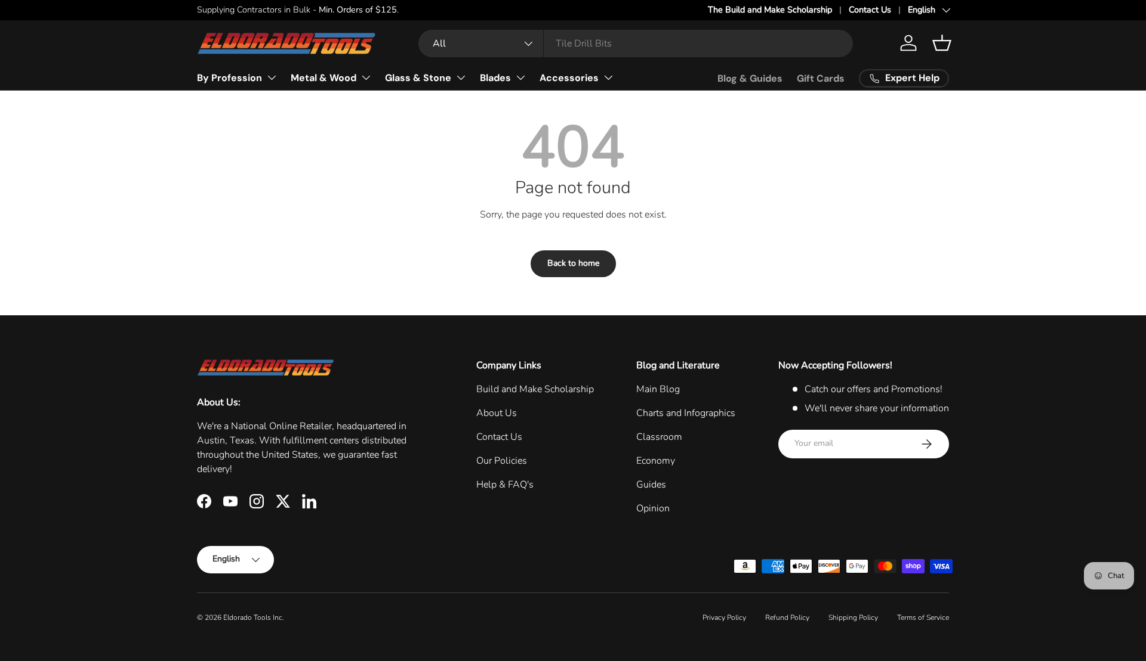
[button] (942, 43)
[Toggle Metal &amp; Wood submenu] (366, 77)
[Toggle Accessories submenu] (608, 77)
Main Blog (658, 389)
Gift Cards (821, 78)
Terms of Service (923, 617)
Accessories (569, 78)
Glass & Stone (418, 78)
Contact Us (870, 9)
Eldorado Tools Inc (252, 617)
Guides (651, 484)
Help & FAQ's (505, 484)
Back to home (573, 263)
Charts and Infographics (685, 413)
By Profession (229, 78)
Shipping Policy (853, 617)
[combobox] (635, 43)
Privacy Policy (724, 617)
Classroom (659, 436)
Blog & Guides (750, 78)
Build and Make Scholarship (535, 389)
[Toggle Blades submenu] (520, 77)
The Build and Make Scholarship (770, 9)
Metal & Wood (323, 78)
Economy (655, 460)
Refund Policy (787, 617)
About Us (496, 413)
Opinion (653, 508)
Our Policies (501, 460)
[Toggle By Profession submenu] (271, 77)
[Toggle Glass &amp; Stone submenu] (461, 77)
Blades (495, 78)
